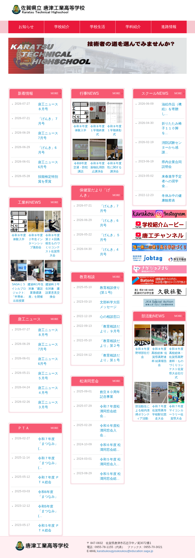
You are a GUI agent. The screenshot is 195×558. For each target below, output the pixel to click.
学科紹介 (133, 27)
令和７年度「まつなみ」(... (48, 443)
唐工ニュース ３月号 (48, 404)
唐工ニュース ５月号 (48, 375)
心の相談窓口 (110, 317)
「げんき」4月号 (109, 252)
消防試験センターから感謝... (172, 147)
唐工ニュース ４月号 (48, 390)
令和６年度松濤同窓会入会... (110, 430)
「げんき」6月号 (47, 150)
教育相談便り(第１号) (110, 290)
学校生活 (97, 27)
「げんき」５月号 (110, 237)
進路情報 (168, 27)
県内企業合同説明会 (172, 164)
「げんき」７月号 (48, 121)
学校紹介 (61, 27)
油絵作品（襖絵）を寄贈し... (172, 109)
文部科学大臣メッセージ (110, 304)
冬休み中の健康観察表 (172, 198)
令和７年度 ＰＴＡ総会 (48, 479)
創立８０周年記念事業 (110, 394)
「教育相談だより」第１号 (110, 357)
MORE (54, 93)
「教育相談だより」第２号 (110, 343)
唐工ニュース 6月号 (48, 164)
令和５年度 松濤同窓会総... (110, 476)
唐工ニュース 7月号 (48, 135)
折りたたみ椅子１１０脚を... (172, 128)
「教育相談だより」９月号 (110, 328)
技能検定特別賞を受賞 (48, 179)
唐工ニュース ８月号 (48, 106)
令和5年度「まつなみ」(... (48, 511)
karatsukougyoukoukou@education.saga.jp (125, 551)
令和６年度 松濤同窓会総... (110, 447)
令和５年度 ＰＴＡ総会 (48, 528)
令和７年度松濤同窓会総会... (110, 411)
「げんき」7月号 (109, 208)
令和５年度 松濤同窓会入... (110, 461)
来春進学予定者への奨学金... (172, 181)
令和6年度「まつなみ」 (48, 494)
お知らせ (26, 27)
